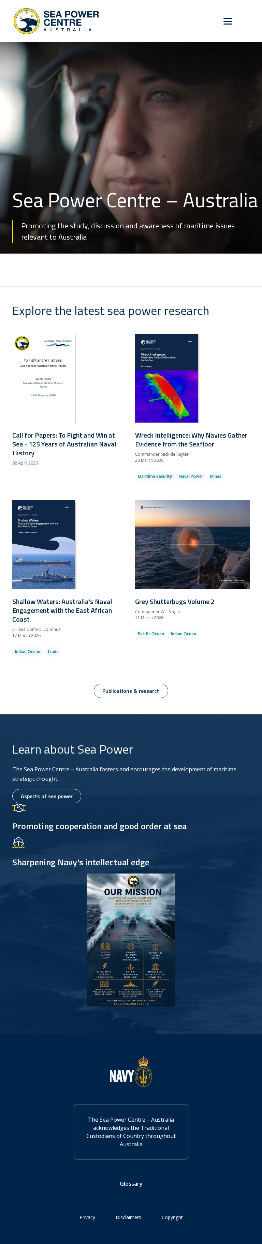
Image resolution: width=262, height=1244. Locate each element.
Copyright (172, 1217)
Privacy (87, 1217)
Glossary (131, 1183)
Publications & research (131, 691)
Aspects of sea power (47, 796)
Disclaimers (128, 1217)
